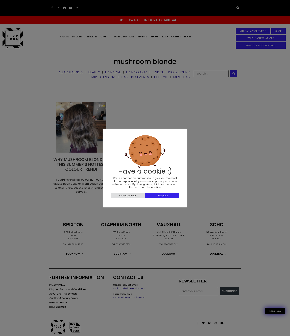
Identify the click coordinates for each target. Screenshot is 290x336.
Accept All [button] (162, 195)
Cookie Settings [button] (127, 195)
